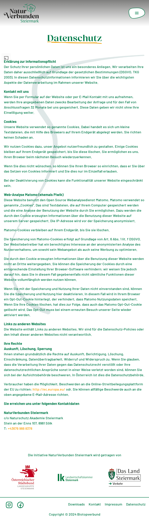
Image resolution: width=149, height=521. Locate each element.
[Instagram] (9, 505)
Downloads (76, 504)
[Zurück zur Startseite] (21, 13)
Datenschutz (136, 504)
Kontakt (95, 504)
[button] (137, 13)
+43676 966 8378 (20, 429)
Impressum (113, 504)
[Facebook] (20, 505)
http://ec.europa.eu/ (49, 390)
